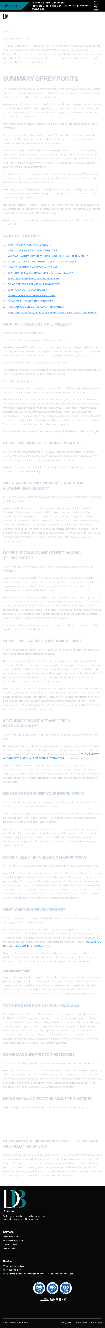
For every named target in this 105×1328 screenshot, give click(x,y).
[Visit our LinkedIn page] (12, 1211)
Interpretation (9, 1248)
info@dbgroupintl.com (79, 5)
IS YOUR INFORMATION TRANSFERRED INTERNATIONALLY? (40, 273)
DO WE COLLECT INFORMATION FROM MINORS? (34, 284)
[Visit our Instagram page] (8, 1211)
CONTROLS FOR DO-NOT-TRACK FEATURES (31, 295)
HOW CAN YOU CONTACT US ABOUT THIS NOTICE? (36, 306)
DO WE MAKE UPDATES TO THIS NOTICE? (30, 301)
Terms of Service (81, 1323)
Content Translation (11, 1244)
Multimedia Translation (13, 1240)
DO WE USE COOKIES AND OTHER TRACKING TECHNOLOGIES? (42, 261)
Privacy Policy (66, 1323)
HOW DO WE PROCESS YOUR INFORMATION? (32, 250)
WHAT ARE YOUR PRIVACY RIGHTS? (27, 289)
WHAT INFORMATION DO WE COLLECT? (29, 244)
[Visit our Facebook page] (4, 1211)
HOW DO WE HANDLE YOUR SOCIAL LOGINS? (32, 267)
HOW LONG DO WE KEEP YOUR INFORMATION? (33, 278)
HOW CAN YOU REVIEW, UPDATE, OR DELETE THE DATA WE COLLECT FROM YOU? (52, 312)
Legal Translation (10, 1236)
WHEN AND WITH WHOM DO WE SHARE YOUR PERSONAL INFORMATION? (48, 256)
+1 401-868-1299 (96, 5)
